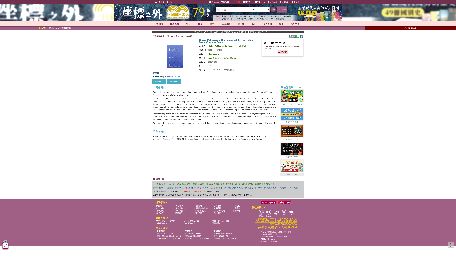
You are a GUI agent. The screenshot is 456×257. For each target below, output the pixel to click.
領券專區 (273, 2)
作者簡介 (174, 81)
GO (273, 9)
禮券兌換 (217, 205)
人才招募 (198, 205)
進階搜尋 (282, 9)
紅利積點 (236, 205)
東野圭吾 (252, 16)
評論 (293, 36)
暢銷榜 (159, 23)
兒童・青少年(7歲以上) (222, 221)
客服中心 (261, 2)
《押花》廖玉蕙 (226, 18)
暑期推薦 (261, 16)
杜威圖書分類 (159, 76)
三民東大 (226, 23)
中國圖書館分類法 (202, 208)
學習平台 (297, 2)
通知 (237, 2)
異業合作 (160, 213)
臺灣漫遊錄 (280, 18)
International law (173, 76)
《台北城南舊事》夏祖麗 (244, 18)
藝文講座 (285, 2)
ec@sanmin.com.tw (172, 238)
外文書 (170, 36)
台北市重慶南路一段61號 (223, 233)
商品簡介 (159, 81)
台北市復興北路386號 (165, 233)
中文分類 (160, 208)
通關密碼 (160, 210)
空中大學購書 (219, 210)
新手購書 (236, 208)
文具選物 (267, 23)
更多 (300, 87)
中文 (188, 23)
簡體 (212, 23)
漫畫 (281, 23)
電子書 (241, 23)
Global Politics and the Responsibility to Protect (228, 46)
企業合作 (236, 210)
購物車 (226, 2)
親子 (254, 23)
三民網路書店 (158, 36)
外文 (200, 23)
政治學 (189, 36)
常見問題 (217, 208)
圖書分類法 (180, 208)
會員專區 (215, 2)
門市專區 (179, 205)
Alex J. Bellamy (214, 58)
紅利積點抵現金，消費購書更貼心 (56, 28)
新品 (174, 23)
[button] (292, 175)
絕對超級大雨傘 (274, 16)
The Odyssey (241, 16)
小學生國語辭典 (227, 16)
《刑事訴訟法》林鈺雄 (264, 18)
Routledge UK (214, 53)
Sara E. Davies (230, 58)
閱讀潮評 (179, 213)
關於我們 (160, 205)
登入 (171, 2)
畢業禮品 (216, 223)
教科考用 (295, 23)
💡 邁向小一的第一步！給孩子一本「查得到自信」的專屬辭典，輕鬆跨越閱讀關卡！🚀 (216, 32)
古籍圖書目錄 (162, 223)
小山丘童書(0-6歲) (192, 221)
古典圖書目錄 (190, 223)
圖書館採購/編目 (201, 210)
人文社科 (179, 36)
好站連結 (217, 213)
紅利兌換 (249, 2)
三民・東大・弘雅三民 (165, 221)
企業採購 (160, 2)
